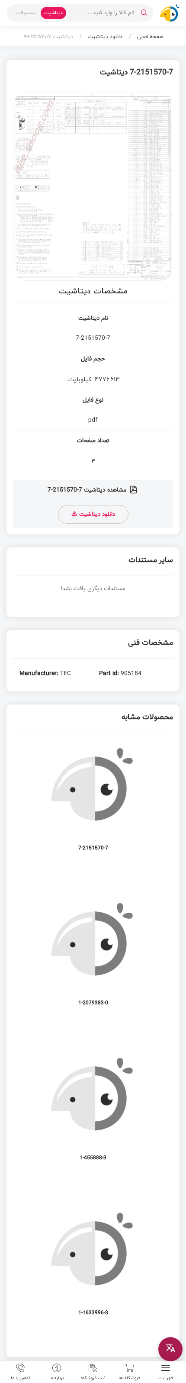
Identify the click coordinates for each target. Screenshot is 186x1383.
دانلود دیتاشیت (104, 36)
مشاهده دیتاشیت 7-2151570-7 (88, 490)
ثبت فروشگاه (93, 1377)
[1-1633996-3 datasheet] (93, 1265)
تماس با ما (20, 1377)
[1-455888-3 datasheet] (93, 1110)
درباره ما (56, 1377)
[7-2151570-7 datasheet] (93, 800)
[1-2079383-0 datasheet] (93, 955)
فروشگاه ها (129, 1377)
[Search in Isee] (144, 12)
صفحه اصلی (149, 36)
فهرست (165, 1377)
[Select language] (170, 1349)
